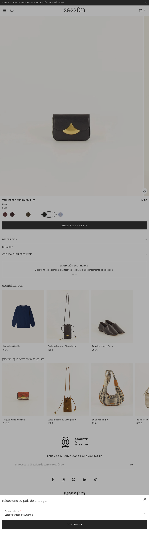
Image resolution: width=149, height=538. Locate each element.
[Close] (145, 499)
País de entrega (12, 511)
